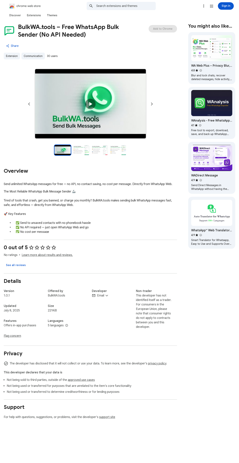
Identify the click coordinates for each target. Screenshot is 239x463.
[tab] (15, 15)
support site (107, 417)
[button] (211, 6)
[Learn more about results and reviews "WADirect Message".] (200, 180)
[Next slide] (152, 104)
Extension (12, 56)
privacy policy (157, 363)
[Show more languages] (66, 325)
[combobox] (126, 6)
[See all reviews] (16, 265)
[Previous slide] (29, 104)
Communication (33, 56)
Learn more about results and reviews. (47, 255)
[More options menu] (203, 6)
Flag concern (12, 336)
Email (100, 295)
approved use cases (81, 380)
